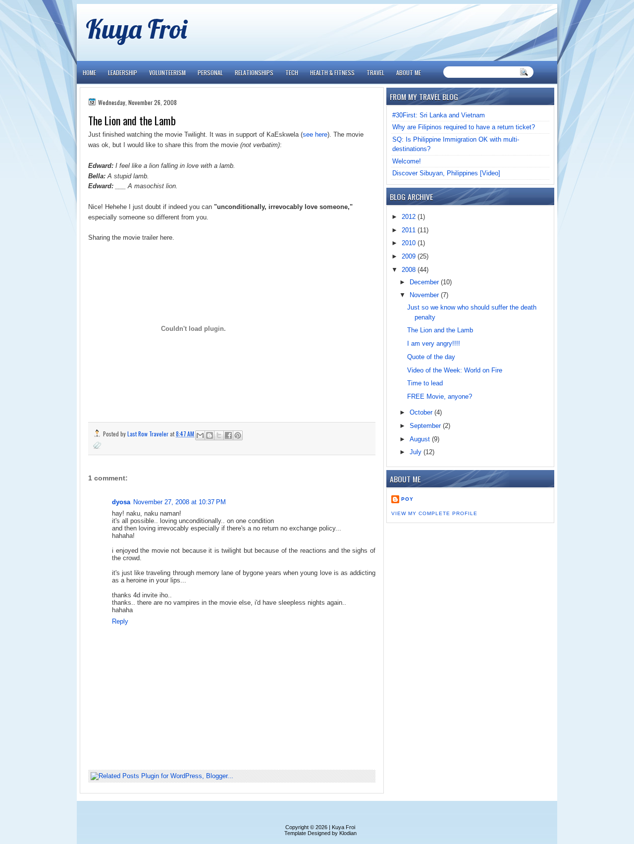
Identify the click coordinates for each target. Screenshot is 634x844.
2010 (410, 243)
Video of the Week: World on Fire (454, 370)
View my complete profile (434, 513)
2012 (410, 216)
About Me (408, 72)
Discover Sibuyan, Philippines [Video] (446, 173)
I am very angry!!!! (433, 343)
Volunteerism (167, 72)
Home (89, 72)
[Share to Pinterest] (238, 435)
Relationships (254, 72)
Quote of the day (431, 357)
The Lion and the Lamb (440, 330)
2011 (410, 230)
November (425, 295)
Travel (375, 72)
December (425, 282)
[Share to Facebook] (228, 435)
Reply (120, 621)
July (416, 452)
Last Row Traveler (148, 433)
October (422, 412)
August (421, 439)
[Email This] (200, 435)
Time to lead (425, 383)
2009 (410, 256)
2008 (410, 269)
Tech (291, 72)
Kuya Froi (136, 28)
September (426, 425)
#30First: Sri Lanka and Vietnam (438, 115)
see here (315, 134)
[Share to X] (219, 435)
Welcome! (406, 161)
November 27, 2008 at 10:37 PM (179, 502)
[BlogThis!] (209, 435)
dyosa (121, 502)
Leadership (122, 72)
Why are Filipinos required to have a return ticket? (463, 127)
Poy (407, 499)
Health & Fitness (332, 72)
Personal (210, 72)
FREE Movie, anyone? (439, 396)
